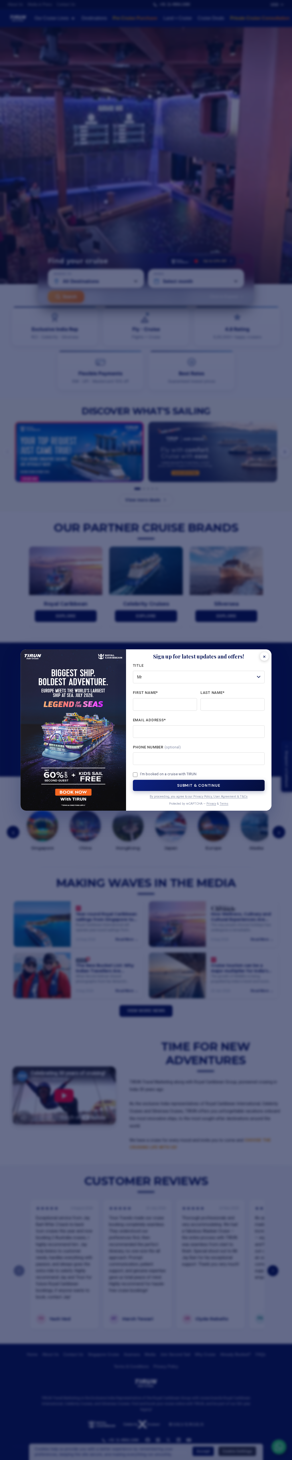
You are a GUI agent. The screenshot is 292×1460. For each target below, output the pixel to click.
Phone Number (157, 747)
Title (138, 665)
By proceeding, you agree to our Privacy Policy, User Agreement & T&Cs (199, 796)
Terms (224, 804)
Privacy (211, 804)
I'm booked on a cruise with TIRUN (168, 774)
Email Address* (149, 720)
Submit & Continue (198, 785)
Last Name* (212, 692)
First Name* (145, 692)
